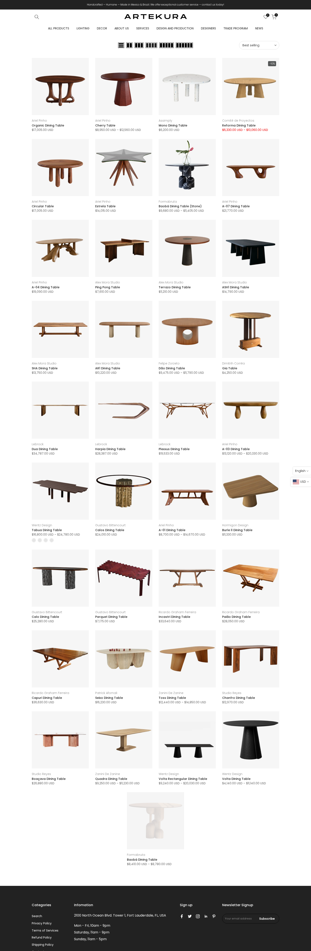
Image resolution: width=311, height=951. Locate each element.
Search (37, 916)
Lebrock (38, 444)
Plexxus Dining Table (174, 449)
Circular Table (43, 206)
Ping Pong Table (107, 287)
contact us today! (213, 4)
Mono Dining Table (173, 125)
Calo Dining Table (45, 617)
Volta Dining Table (236, 779)
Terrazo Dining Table (175, 287)
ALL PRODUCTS (58, 28)
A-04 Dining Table (45, 287)
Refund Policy (42, 937)
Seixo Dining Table (109, 698)
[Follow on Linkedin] (206, 916)
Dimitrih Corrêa (233, 363)
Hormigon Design (235, 525)
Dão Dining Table (172, 368)
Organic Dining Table (48, 125)
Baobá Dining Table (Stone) (180, 206)
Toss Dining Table (172, 698)
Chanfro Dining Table (238, 698)
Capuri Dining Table (47, 698)
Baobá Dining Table (142, 860)
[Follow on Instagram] (198, 916)
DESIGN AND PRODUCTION (175, 28)
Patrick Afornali (106, 693)
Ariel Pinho (39, 120)
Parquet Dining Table (111, 617)
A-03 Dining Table (236, 449)
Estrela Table (105, 206)
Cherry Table (105, 125)
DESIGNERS (208, 28)
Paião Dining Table (236, 617)
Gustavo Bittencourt (110, 525)
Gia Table (229, 368)
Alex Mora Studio (107, 282)
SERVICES (142, 28)
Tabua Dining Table (47, 530)
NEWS (259, 28)
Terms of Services (45, 930)
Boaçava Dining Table (49, 779)
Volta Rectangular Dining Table (183, 779)
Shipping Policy (43, 945)
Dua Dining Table (45, 449)
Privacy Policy (42, 923)
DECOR (102, 28)
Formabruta (168, 201)
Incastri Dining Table (174, 617)
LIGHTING (83, 28)
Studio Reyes (231, 693)
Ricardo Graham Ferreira (177, 612)
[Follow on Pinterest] (214, 916)
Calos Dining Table (109, 530)
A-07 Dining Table (236, 206)
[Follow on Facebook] (182, 916)
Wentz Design (42, 525)
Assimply (165, 120)
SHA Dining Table (45, 368)
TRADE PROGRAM (235, 28)
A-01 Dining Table (172, 530)
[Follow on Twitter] (190, 916)
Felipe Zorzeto (169, 363)
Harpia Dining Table (110, 449)
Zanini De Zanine (171, 693)
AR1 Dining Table (107, 368)
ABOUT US (121, 28)
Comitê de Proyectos (238, 120)
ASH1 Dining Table (235, 287)
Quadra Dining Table (111, 779)
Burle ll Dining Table (237, 530)
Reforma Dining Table (239, 125)
